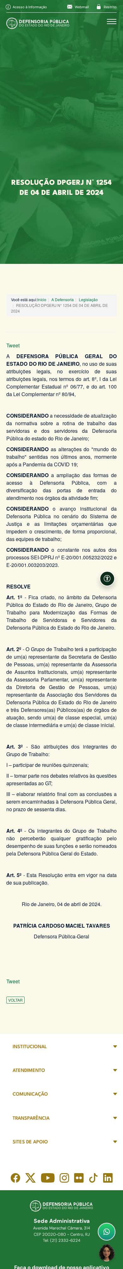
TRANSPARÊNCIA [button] (31, 1118)
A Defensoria (62, 299)
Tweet (13, 345)
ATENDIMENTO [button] (29, 1070)
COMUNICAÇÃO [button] (30, 1094)
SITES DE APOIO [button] (30, 1142)
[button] (107, 578)
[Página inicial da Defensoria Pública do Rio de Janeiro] (37, 22)
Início (41, 299)
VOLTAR (15, 1000)
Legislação (88, 299)
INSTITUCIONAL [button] (30, 1047)
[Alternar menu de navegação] (112, 21)
